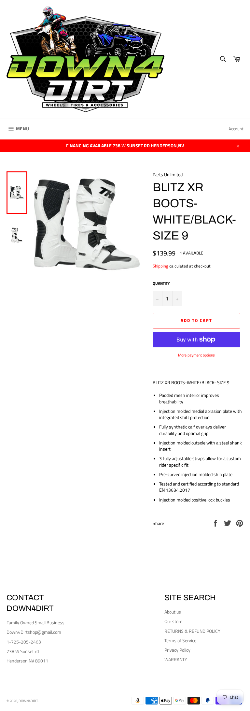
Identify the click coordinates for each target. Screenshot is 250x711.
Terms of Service (180, 640)
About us (172, 611)
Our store (173, 621)
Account (236, 128)
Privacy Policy (177, 649)
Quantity (161, 283)
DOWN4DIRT (28, 701)
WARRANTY (175, 659)
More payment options (196, 355)
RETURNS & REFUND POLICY (192, 631)
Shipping (160, 266)
